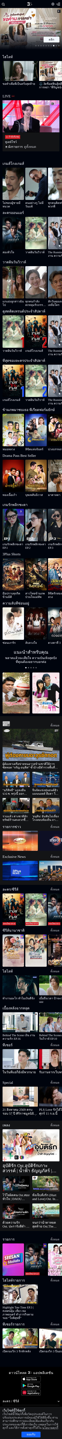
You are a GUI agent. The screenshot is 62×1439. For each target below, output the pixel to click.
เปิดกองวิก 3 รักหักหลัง (12, 1337)
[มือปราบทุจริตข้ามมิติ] (13, 567)
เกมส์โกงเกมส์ (30, 350)
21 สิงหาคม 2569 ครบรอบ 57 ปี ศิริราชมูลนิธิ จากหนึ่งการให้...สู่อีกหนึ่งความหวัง (20, 1101)
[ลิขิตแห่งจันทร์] (36, 430)
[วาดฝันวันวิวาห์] (36, 233)
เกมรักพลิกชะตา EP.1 (12, 540)
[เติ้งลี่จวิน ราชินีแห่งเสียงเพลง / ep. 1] (13, 944)
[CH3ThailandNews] (20, 864)
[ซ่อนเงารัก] (13, 616)
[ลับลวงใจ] (36, 616)
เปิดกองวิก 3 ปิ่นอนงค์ (48, 1337)
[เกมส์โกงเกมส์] (36, 331)
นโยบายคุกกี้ (8, 1426)
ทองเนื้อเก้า (7, 495)
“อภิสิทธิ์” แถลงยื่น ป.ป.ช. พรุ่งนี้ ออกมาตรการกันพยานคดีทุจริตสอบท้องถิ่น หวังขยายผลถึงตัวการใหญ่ (16, 785)
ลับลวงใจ (29, 635)
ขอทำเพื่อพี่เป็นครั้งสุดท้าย (13, 83)
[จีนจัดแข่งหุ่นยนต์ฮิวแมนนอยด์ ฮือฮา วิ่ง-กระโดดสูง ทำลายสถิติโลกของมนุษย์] (45, 773)
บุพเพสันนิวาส (31, 495)
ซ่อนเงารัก (7, 635)
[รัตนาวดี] (16, 685)
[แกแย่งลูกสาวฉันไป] (13, 282)
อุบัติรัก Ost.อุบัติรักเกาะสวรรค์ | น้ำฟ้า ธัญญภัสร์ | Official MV (29, 1158)
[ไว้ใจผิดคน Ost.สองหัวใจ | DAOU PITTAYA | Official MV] (16, 1173)
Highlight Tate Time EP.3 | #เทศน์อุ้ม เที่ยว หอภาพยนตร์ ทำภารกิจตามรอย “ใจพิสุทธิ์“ (20, 1300)
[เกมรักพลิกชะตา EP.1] (13, 521)
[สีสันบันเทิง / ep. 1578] (13, 1249)
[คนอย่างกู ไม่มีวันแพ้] (36, 184)
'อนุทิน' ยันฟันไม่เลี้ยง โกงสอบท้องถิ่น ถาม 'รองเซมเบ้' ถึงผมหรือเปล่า (44, 811)
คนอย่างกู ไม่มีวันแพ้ (33, 203)
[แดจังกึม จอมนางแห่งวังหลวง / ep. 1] (36, 944)
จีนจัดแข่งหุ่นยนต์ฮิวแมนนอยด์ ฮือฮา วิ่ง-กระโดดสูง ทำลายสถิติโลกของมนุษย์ (45, 785)
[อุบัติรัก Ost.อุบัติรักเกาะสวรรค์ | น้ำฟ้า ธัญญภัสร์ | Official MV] (31, 1135)
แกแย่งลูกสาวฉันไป (10, 301)
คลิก (52, 39)
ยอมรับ (31, 1432)
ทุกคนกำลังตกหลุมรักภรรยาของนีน (34, 303)
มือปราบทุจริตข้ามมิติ (11, 586)
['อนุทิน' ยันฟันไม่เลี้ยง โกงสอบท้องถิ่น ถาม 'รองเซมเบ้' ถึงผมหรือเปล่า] (45, 799)
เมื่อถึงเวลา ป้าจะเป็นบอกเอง (50, 991)
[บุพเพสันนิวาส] (36, 476)
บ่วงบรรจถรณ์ (54, 449)
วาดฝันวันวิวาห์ (31, 252)
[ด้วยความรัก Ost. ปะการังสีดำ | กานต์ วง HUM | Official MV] (16, 1200)
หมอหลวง (7, 449)
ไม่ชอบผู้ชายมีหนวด (11, 203)
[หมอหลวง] (13, 430)
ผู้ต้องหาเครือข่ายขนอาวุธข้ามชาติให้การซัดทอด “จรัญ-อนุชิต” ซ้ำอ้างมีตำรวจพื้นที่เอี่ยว (31, 759)
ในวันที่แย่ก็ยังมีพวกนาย (13, 1065)
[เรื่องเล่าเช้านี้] (20, 834)
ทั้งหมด (56, 718)
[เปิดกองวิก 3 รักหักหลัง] (20, 1324)
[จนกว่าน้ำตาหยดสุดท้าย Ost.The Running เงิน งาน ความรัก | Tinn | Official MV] (45, 1200)
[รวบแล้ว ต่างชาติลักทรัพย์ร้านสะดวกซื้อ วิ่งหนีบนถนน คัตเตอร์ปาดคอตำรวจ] (16, 799)
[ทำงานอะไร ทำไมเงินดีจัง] (20, 979)
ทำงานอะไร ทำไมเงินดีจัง (12, 991)
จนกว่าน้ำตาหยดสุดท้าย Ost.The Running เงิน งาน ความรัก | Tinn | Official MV (45, 1214)
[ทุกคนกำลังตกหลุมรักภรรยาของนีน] (36, 282)
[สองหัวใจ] (13, 233)
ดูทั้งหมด (23, 147)
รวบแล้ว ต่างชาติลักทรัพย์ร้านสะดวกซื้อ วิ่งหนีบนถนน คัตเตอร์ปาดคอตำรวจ (15, 811)
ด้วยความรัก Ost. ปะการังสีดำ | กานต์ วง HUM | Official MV (16, 1214)
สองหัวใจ (6, 252)
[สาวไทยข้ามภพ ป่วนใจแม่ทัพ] (36, 567)
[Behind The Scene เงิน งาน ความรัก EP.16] (20, 1016)
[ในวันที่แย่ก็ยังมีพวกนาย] (20, 1053)
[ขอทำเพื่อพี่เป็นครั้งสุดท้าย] (20, 71)
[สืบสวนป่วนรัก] (45, 685)
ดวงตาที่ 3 (52, 635)
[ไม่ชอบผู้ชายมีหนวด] (13, 184)
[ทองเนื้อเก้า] (13, 476)
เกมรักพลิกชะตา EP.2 (34, 540)
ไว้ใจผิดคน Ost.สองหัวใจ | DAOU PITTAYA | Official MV (15, 1187)
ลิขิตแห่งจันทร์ (30, 449)
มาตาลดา (52, 495)
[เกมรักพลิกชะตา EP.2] (36, 521)
